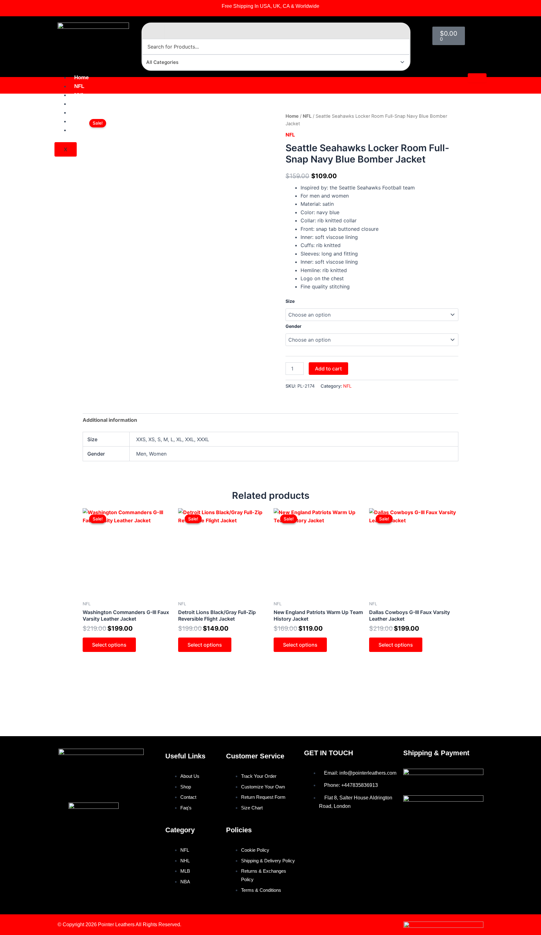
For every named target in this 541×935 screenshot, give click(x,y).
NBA (79, 113)
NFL (79, 86)
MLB (79, 104)
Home (81, 77)
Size (290, 301)
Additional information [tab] (110, 420)
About (81, 121)
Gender (293, 326)
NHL (79, 95)
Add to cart (328, 368)
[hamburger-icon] (477, 78)
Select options (109, 645)
